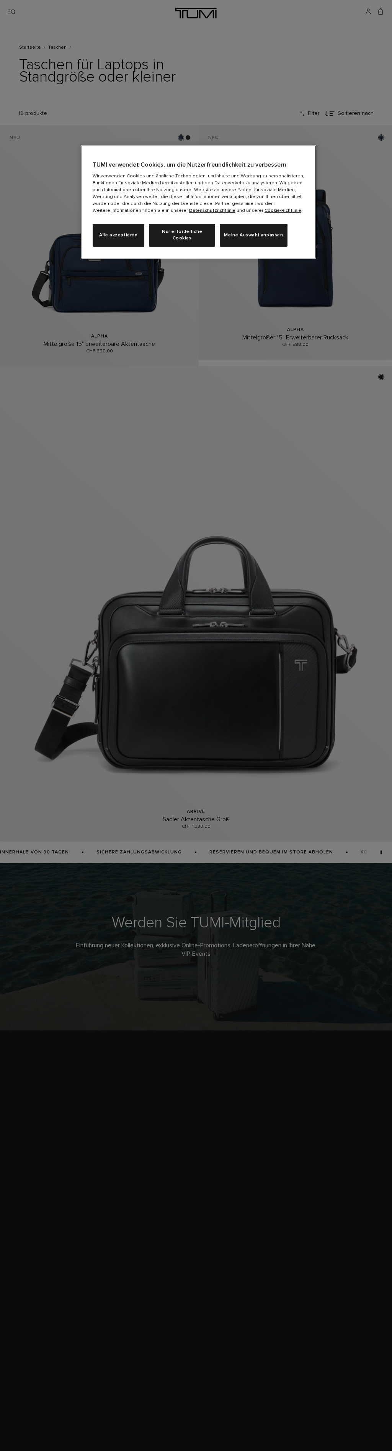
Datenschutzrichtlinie (212, 210)
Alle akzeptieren (118, 235)
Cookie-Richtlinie (283, 210)
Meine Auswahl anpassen (253, 235)
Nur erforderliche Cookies (182, 235)
